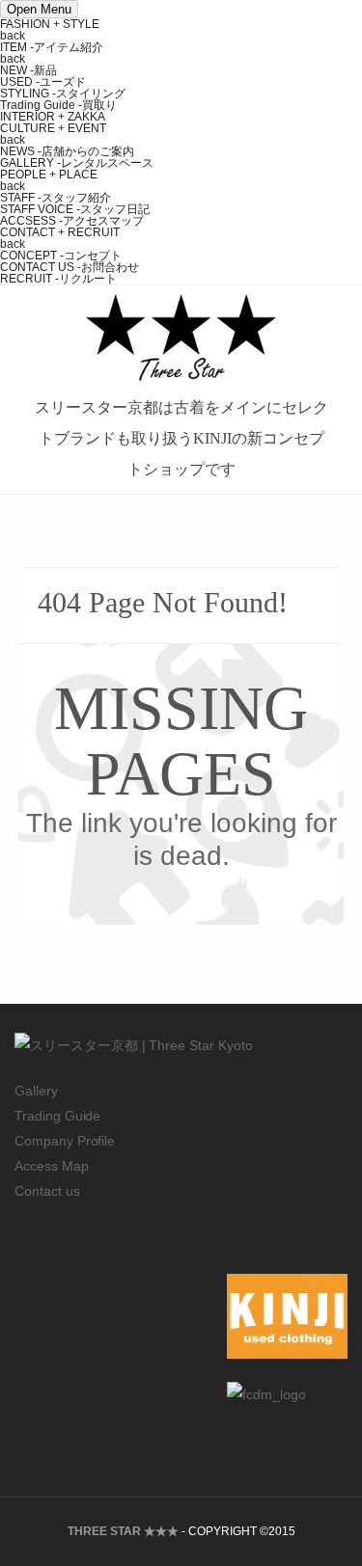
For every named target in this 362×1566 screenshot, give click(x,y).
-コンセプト (61, 255)
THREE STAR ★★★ (123, 1531)
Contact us (47, 1191)
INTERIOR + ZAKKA (52, 116)
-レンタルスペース (76, 163)
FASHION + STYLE (49, 24)
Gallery (36, 1090)
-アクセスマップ (72, 221)
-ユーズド (43, 82)
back (12, 35)
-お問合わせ (69, 267)
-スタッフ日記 (75, 209)
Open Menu (39, 9)
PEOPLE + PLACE (48, 174)
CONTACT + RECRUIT (60, 232)
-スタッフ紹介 (55, 197)
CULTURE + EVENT (53, 128)
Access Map (51, 1166)
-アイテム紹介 (51, 47)
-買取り (58, 105)
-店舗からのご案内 (67, 151)
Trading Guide (57, 1115)
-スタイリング (62, 93)
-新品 (28, 70)
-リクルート (58, 278)
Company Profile (64, 1140)
